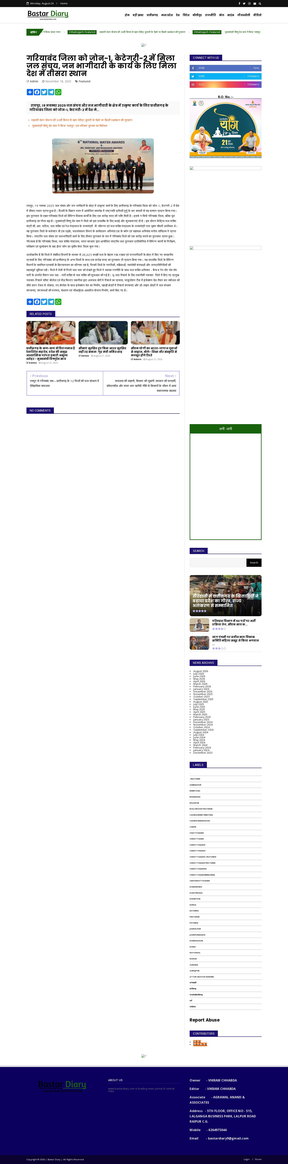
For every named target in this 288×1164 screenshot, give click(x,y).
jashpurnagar (197, 935)
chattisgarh (197, 833)
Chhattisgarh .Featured (45, 32)
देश (178, 15)
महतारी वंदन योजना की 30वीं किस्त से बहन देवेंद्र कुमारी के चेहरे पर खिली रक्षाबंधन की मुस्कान (105, 32)
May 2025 (199, 709)
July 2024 (198, 735)
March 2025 (200, 714)
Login (247, 1159)
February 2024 (202, 747)
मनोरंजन (193, 1006)
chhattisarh (197, 838)
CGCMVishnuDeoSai (200, 820)
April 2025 (199, 712)
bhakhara (195, 797)
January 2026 (201, 689)
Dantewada (196, 893)
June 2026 (199, 676)
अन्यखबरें (193, 982)
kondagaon (196, 940)
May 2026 (199, 678)
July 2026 (198, 673)
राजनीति (210, 15)
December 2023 (202, 752)
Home (64, 3)
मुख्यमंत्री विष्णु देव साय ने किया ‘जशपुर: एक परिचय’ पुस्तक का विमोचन (219, 32)
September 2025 (203, 699)
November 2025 (203, 694)
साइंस (230, 15)
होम (127, 15)
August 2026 (200, 671)
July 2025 (198, 704)
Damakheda (196, 886)
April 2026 (199, 681)
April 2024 (199, 742)
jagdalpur (195, 928)
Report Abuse (204, 1020)
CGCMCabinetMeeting (201, 815)
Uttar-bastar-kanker (202, 976)
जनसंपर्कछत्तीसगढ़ (196, 994)
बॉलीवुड (197, 15)
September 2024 (203, 729)
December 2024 (202, 722)
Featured (85, 81)
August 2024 (200, 732)
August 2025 (200, 701)
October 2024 (201, 727)
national (195, 952)
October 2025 (201, 696)
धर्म (191, 1000)
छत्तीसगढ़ (193, 988)
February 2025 (202, 717)
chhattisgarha (198, 868)
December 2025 (202, 691)
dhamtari (195, 898)
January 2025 (201, 719)
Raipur (193, 958)
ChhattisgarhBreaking (202, 875)
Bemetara (195, 790)
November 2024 (203, 724)
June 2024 (199, 737)
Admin (197, 1042)
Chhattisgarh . (198, 850)
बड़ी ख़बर (138, 15)
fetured (194, 923)
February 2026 (202, 686)
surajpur (194, 970)
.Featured (195, 779)
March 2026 (200, 684)
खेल (221, 15)
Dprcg (193, 905)
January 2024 (201, 750)
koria (193, 946)
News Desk (200, 1044)
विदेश (186, 15)
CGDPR (193, 827)
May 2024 (199, 740)
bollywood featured (201, 808)
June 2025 (199, 707)
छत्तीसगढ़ (152, 15)
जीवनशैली (243, 15)
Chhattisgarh (197, 845)
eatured (194, 910)
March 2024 (200, 745)
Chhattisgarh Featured (203, 863)
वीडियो (257, 15)
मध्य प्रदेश (167, 15)
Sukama (194, 964)
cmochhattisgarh (200, 880)
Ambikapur (195, 785)
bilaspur (194, 803)
